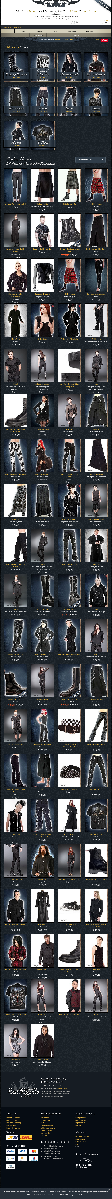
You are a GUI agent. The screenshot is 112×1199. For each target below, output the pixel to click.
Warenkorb (58, 39)
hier (83, 1195)
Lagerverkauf (80, 1123)
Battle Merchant (80, 1142)
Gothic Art (76, 35)
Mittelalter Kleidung (13, 1118)
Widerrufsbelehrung (48, 1128)
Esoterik (23, 31)
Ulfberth (78, 1144)
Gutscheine (8, 27)
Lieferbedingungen (47, 1125)
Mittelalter (39, 31)
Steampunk (72, 31)
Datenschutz (45, 1120)
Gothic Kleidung (38, 35)
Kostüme (89, 31)
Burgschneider (80, 1139)
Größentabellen (80, 1120)
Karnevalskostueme (13, 1128)
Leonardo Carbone (82, 1136)
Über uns (44, 1135)
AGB (42, 1123)
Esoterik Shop (11, 1125)
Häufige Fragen (80, 1118)
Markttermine (45, 1133)
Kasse (66, 39)
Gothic (55, 31)
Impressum (45, 1118)
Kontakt (78, 1125)
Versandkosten (46, 1130)
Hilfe (71, 39)
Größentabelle (18, 27)
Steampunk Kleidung (13, 1123)
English (97, 39)
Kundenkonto (62, 1088)
